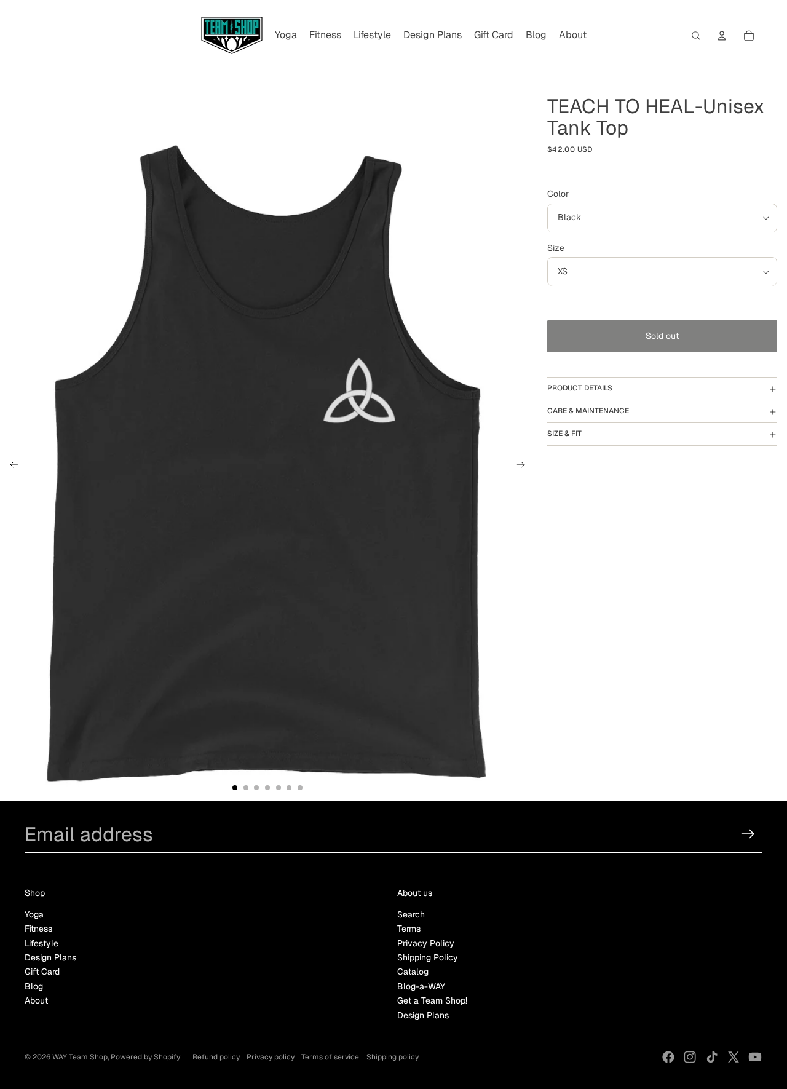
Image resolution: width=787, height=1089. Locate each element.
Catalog (413, 971)
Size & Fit (564, 434)
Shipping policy (392, 1057)
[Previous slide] (10, 466)
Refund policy (216, 1057)
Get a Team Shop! (432, 1000)
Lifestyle (41, 943)
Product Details (579, 389)
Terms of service (330, 1057)
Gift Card (42, 971)
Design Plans (50, 957)
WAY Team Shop (80, 1057)
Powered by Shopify (145, 1057)
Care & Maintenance (588, 411)
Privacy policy (271, 1057)
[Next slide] (525, 466)
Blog (34, 986)
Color (558, 194)
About (36, 1000)
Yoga (34, 914)
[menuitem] (286, 35)
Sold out (662, 336)
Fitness (38, 928)
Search (411, 914)
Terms (409, 928)
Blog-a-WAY (421, 986)
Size (555, 248)
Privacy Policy (425, 943)
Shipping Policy (427, 957)
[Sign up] (748, 834)
